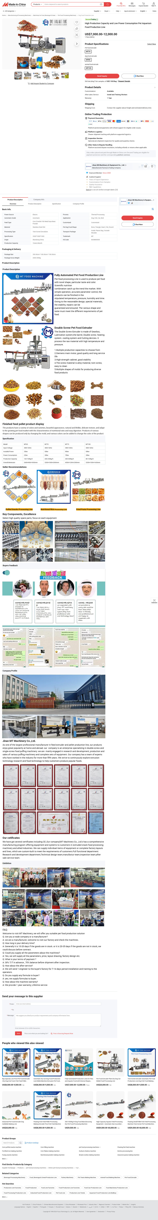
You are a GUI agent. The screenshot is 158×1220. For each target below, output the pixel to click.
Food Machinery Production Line (117, 1188)
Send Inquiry (102, 76)
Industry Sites (93, 1204)
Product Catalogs (32, 1143)
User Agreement (91, 1211)
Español (35, 1207)
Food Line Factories (47, 1188)
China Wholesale (70, 1204)
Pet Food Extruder (131, 1177)
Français (51, 1207)
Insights (133, 1204)
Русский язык (60, 1207)
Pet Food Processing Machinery (67, 15)
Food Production (31, 1188)
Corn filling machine (47, 1147)
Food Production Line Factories (69, 1188)
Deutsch (75, 1207)
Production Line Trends (77, 1193)
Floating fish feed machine (126, 1147)
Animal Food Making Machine (110, 1177)
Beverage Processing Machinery (14, 1177)
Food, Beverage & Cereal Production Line (43, 1177)
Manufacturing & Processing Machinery (19, 15)
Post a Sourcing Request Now (62, 1033)
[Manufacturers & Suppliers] (14, 4)
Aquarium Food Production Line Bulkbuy (102, 1193)
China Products (36, 1204)
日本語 (102, 1207)
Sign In (88, 190)
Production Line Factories (12, 1188)
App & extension (129, 11)
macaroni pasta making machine (128, 1155)
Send (18, 1033)
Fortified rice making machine (12, 1151)
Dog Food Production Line (86, 15)
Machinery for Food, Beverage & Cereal (44, 15)
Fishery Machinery (67, 1177)
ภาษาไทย (114, 1207)
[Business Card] (153, 209)
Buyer (106, 11)
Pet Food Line (60, 1193)
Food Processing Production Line (15, 1193)
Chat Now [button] (140, 76)
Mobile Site (125, 1204)
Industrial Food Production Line (40, 1193)
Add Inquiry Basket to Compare (42, 83)
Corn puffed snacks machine (11, 1147)
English (29, 1207)
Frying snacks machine (9, 1155)
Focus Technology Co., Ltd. (65, 1211)
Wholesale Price (82, 1204)
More (4, 1197)
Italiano (68, 1207)
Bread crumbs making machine (89, 1155)
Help (117, 11)
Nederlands (83, 1207)
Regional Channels (104, 1204)
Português (43, 1207)
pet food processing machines (89, 1147)
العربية (90, 1207)
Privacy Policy (111, 1211)
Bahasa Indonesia (138, 1207)
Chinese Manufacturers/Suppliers (53, 1204)
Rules (154, 11)
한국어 (96, 1207)
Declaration (101, 1211)
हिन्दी (108, 1207)
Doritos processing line (125, 1151)
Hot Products (26, 1204)
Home (4, 15)
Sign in (153, 6)
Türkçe (121, 1207)
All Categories (9, 11)
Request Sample (124, 81)
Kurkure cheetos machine (87, 1151)
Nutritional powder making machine (52, 1155)
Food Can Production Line (92, 1188)
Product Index (116, 1204)
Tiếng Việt (128, 1207)
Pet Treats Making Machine (87, 1177)
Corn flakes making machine (50, 1151)
